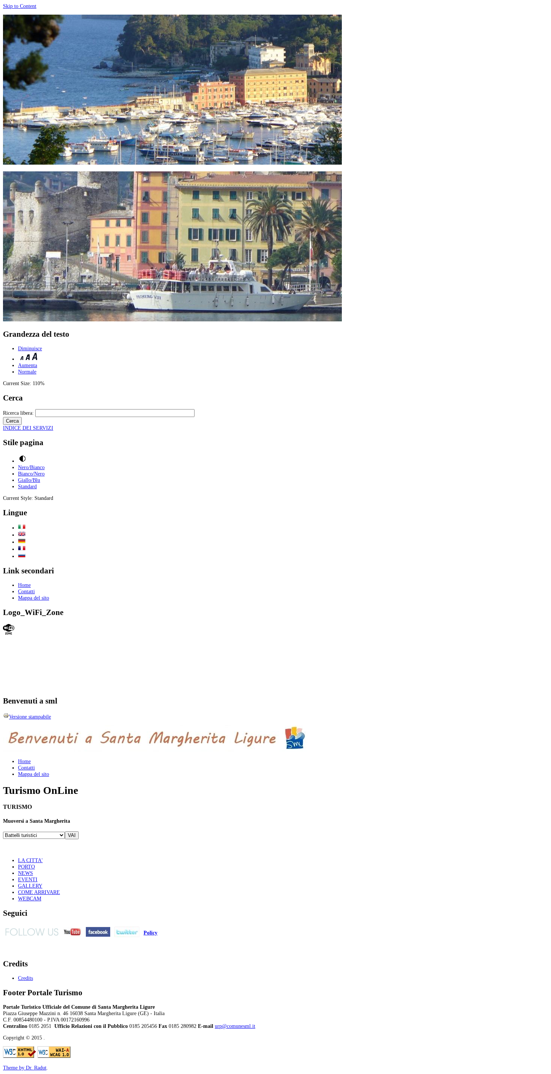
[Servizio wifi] (8, 633)
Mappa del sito (33, 598)
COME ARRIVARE (39, 892)
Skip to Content (19, 6)
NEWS (25, 873)
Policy (150, 933)
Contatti (26, 591)
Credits (25, 978)
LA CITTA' (30, 860)
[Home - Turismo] (155, 750)
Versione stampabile (30, 717)
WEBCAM (29, 899)
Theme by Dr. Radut (24, 1068)
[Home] (118, 687)
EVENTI (27, 879)
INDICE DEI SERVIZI (28, 428)
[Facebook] (98, 935)
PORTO (26, 867)
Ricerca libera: (19, 413)
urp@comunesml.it (235, 1026)
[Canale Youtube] (72, 935)
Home (24, 585)
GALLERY (30, 886)
